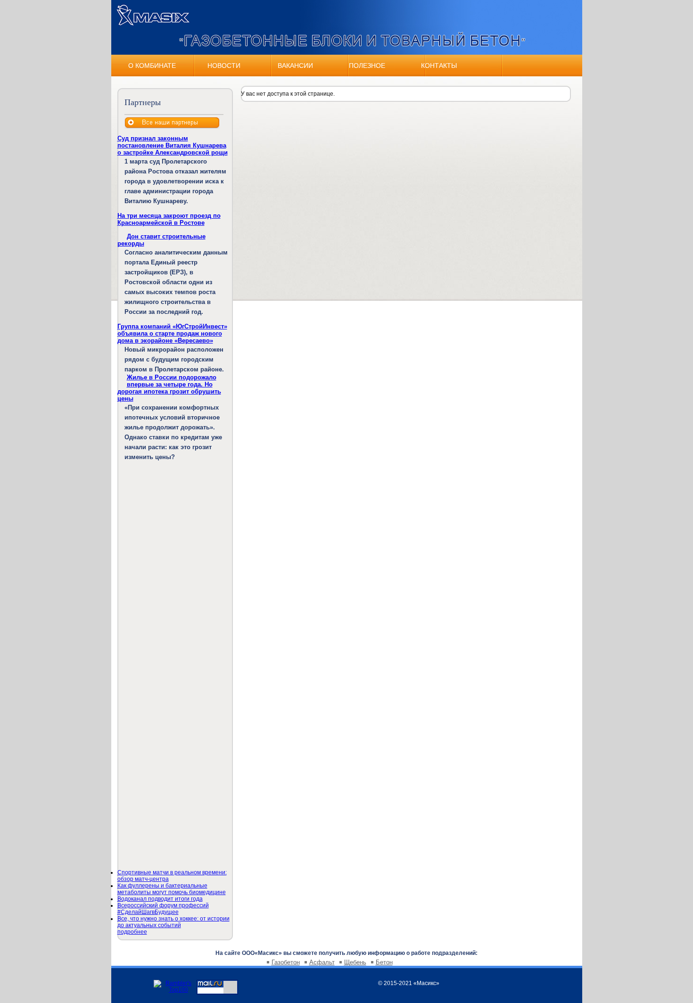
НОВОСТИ (223, 65)
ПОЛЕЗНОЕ (367, 65)
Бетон (384, 962)
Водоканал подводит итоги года (160, 899)
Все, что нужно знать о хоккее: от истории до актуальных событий (173, 922)
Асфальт (322, 962)
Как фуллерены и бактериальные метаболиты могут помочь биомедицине (171, 889)
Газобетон (286, 962)
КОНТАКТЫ (439, 65)
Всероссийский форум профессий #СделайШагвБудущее (163, 908)
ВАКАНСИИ (295, 65)
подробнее (132, 932)
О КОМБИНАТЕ (152, 65)
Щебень (355, 962)
